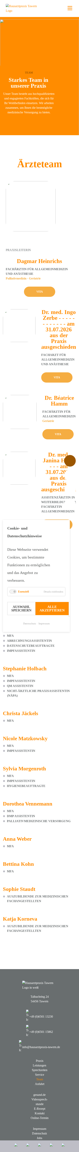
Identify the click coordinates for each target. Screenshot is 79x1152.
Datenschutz (29, 623)
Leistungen (39, 1065)
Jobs (39, 1138)
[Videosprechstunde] (39, 1146)
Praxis (39, 1060)
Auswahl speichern (21, 608)
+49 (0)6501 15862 (41, 1031)
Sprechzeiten (39, 1070)
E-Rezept (39, 1108)
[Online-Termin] (63, 1146)
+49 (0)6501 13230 (41, 1016)
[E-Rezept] (27, 1146)
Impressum (44, 623)
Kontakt (39, 1113)
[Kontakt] (51, 1146)
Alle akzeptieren (52, 608)
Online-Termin (40, 1118)
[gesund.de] (15, 1146)
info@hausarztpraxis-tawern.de (41, 1047)
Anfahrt (39, 1084)
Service (39, 1074)
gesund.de (39, 1094)
